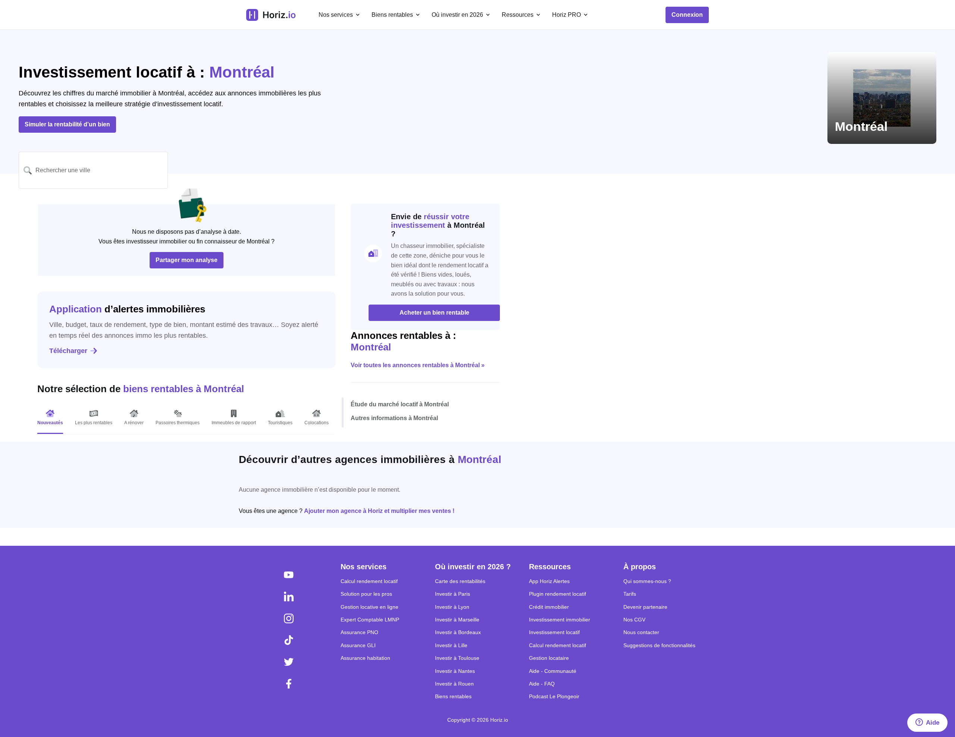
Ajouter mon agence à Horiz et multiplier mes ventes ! (379, 511)
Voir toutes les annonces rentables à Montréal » (418, 365)
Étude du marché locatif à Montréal (400, 404)
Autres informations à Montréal (394, 418)
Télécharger (68, 351)
